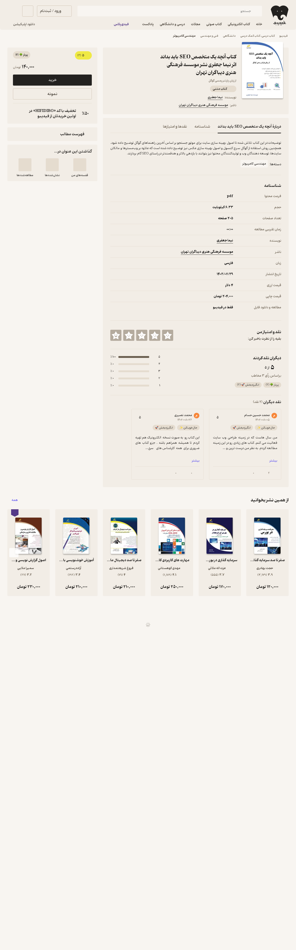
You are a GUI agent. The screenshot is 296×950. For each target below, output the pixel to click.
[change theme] (12, 11)
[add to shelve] (79, 164)
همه (15, 500)
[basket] (27, 11)
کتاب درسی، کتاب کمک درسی (257, 36)
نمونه (52, 94)
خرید (52, 80)
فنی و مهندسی (209, 36)
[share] (146, 106)
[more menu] (113, 106)
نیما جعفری (215, 97)
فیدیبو (283, 36)
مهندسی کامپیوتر (184, 35)
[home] (279, 15)
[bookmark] (124, 106)
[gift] (135, 106)
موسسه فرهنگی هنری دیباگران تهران (203, 105)
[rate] (167, 335)
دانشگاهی (229, 36)
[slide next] (13, 552)
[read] (24, 164)
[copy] (17, 113)
